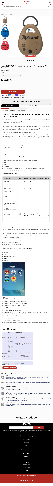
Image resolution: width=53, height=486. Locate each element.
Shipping (12, 110)
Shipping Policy (27, 458)
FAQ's (26, 445)
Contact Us (26, 444)
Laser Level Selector (26, 438)
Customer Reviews (26, 465)
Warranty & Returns (26, 453)
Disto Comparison (26, 441)
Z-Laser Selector (26, 439)
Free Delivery (26, 451)
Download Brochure (9, 368)
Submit (38, 427)
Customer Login (26, 455)
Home (2, 14)
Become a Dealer (26, 467)
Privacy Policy (26, 470)
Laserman (23, 475)
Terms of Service (26, 468)
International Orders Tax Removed (36, 105)
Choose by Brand (26, 464)
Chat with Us (26, 442)
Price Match (10, 105)
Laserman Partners (26, 471)
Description (5, 110)
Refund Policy (26, 456)
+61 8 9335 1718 (35, 101)
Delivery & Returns (21, 110)
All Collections (9, 14)
